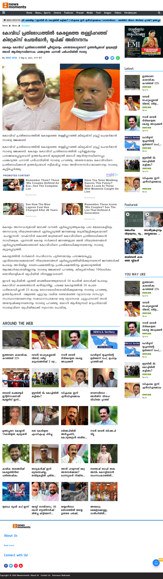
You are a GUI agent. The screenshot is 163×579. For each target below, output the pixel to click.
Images (107, 13)
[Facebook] (6, 566)
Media (90, 13)
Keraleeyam (130, 13)
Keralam (26, 26)
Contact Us (45, 576)
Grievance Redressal (61, 576)
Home (29, 13)
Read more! (9, 546)
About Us (10, 536)
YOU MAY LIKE (135, 275)
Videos (117, 13)
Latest (129, 69)
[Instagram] (16, 566)
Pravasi (80, 13)
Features (68, 13)
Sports (47, 13)
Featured (131, 205)
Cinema (57, 13)
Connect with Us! (16, 556)
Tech (98, 13)
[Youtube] (21, 566)
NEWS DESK (11, 58)
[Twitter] (11, 566)
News (38, 13)
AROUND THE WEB (17, 324)
